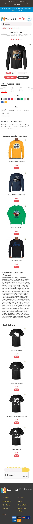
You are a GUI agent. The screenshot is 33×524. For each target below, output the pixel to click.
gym (17, 293)
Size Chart (6, 505)
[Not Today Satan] (16, 436)
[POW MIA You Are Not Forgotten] (16, 403)
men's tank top (23, 294)
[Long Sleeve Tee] (4, 89)
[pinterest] (22, 489)
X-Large (26, 110)
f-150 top (26, 317)
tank (27, 293)
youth (15, 310)
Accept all (16, 5)
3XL (8, 113)
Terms (20, 501)
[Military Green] (28, 99)
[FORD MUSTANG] (16, 214)
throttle (8, 287)
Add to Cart (23, 77)
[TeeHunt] (7, 19)
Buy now (10, 77)
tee (16, 301)
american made (7, 285)
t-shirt (12, 301)
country (13, 287)
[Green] (21, 99)
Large (19, 110)
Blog (4, 514)
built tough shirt (16, 296)
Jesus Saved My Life (17, 383)
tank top (20, 317)
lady (13, 316)
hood (4, 277)
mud (28, 288)
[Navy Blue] (18, 99)
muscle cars (24, 284)
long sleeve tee (7, 307)
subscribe (26, 469)
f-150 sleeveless (25, 304)
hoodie (8, 277)
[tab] (5, 121)
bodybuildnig (11, 293)
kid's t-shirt (9, 311)
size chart (5, 116)
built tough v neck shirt (9, 317)
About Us (5, 498)
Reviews (5, 508)
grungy (24, 288)
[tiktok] (29, 489)
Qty (12, 73)
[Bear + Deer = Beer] (16, 337)
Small (4, 110)
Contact (20, 498)
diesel (18, 285)
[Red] (12, 99)
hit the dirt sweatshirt (19, 299)
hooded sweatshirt (16, 282)
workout (7, 294)
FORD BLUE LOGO (16, 260)
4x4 (17, 287)
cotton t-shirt (21, 301)
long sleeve (14, 277)
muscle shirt (14, 294)
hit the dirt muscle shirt (23, 305)
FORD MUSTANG (16, 227)
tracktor (19, 290)
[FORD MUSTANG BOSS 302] (16, 181)
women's (12, 314)
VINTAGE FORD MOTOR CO (16, 161)
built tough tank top (8, 305)
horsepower (16, 284)
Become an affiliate (22, 510)
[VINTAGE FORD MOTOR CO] (16, 148)
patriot (17, 279)
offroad (4, 290)
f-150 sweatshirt (20, 297)
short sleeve (6, 301)
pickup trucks (12, 290)
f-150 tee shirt (25, 307)
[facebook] (24, 489)
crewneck (11, 297)
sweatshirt (11, 279)
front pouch (6, 282)
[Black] (2, 99)
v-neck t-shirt (21, 308)
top (3, 294)
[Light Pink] (25, 99)
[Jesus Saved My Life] (16, 370)
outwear (5, 313)
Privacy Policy (7, 501)
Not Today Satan (16, 449)
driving (21, 287)
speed (14, 285)
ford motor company (14, 288)
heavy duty (24, 285)
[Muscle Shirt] (29, 89)
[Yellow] (5, 102)
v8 (29, 284)
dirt (6, 288)
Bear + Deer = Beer (16, 350)
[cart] (23, 18)
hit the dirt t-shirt (13, 304)
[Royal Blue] (2, 102)
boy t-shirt (21, 310)
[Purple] (9, 99)
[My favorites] (20, 18)
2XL (3, 113)
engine (21, 279)
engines (9, 284)
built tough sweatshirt (14, 291)
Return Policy (22, 505)
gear (3, 287)
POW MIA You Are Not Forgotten (16, 416)
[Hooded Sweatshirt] (12, 89)
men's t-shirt (16, 307)
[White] (15, 99)
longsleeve (22, 277)
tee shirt (11, 302)
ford (8, 280)
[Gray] (5, 99)
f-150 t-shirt (18, 302)
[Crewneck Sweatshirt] (20, 89)
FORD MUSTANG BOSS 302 (16, 194)
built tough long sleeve (9, 308)
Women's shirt (20, 316)
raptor (13, 280)
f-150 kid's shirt (18, 311)
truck (17, 280)
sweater (4, 279)
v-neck (27, 316)
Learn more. (22, 1)
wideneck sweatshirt (14, 313)
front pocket (23, 280)
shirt (27, 299)
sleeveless (22, 293)
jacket (25, 311)
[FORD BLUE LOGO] (16, 247)
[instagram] (20, 489)
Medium (11, 110)
